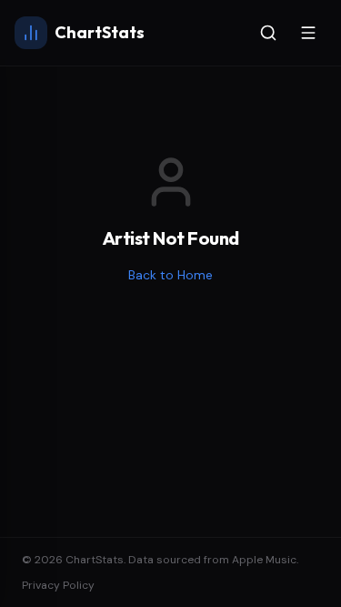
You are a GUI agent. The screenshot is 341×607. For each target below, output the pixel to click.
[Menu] (308, 33)
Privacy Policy (58, 585)
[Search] (268, 33)
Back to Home (170, 275)
